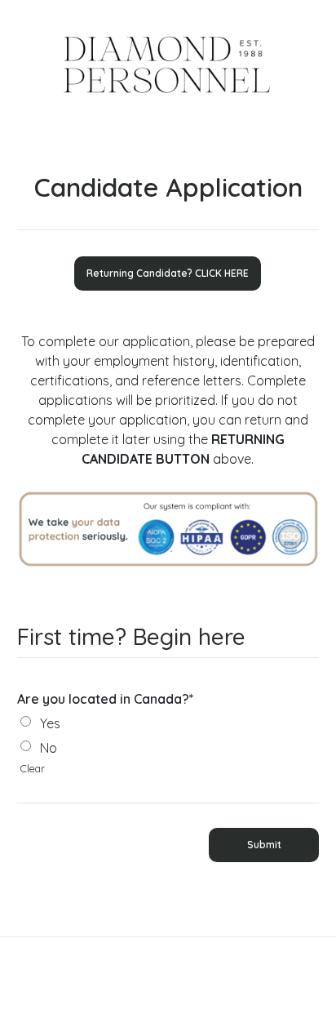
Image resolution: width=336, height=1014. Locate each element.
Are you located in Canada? (105, 699)
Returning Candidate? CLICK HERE (167, 273)
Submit (264, 844)
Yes (50, 723)
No (48, 748)
